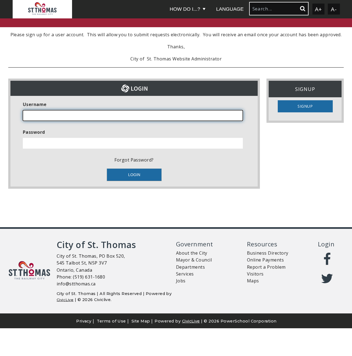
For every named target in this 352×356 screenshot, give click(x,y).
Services (185, 274)
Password (34, 132)
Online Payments (265, 260)
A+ (318, 9)
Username (35, 104)
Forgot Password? (134, 160)
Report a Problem (266, 267)
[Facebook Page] (327, 259)
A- (334, 9)
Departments (190, 267)
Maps (253, 281)
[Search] (302, 8)
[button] (42, 9)
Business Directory (267, 253)
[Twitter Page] (327, 278)
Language (230, 9)
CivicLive (65, 299)
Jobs (181, 281)
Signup (305, 106)
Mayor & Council (194, 260)
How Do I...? (185, 9)
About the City (191, 253)
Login (326, 244)
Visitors (255, 274)
